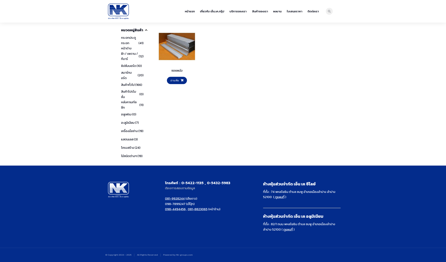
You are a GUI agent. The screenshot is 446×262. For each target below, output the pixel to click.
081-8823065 (197, 209)
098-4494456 (175, 209)
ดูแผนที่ (279, 197)
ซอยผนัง (177, 70)
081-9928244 (175, 198)
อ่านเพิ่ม (174, 80)
